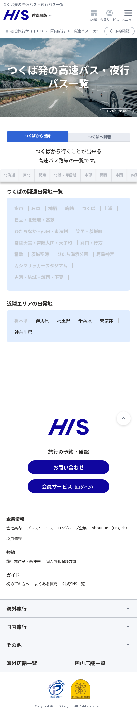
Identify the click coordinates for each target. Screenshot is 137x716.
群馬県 (42, 320)
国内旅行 (58, 31)
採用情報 (14, 538)
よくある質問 (45, 583)
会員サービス (109, 19)
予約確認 (122, 31)
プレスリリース (40, 527)
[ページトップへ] (124, 418)
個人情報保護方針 (61, 561)
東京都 (106, 320)
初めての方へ (17, 583)
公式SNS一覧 (73, 583)
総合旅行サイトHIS (26, 31)
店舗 (93, 19)
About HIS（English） (110, 527)
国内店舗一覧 (90, 663)
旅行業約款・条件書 (23, 561)
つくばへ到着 (99, 137)
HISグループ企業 (72, 527)
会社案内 (14, 527)
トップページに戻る (117, 111)
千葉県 (85, 320)
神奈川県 (23, 332)
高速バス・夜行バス (90, 31)
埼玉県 (63, 320)
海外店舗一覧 (21, 663)
